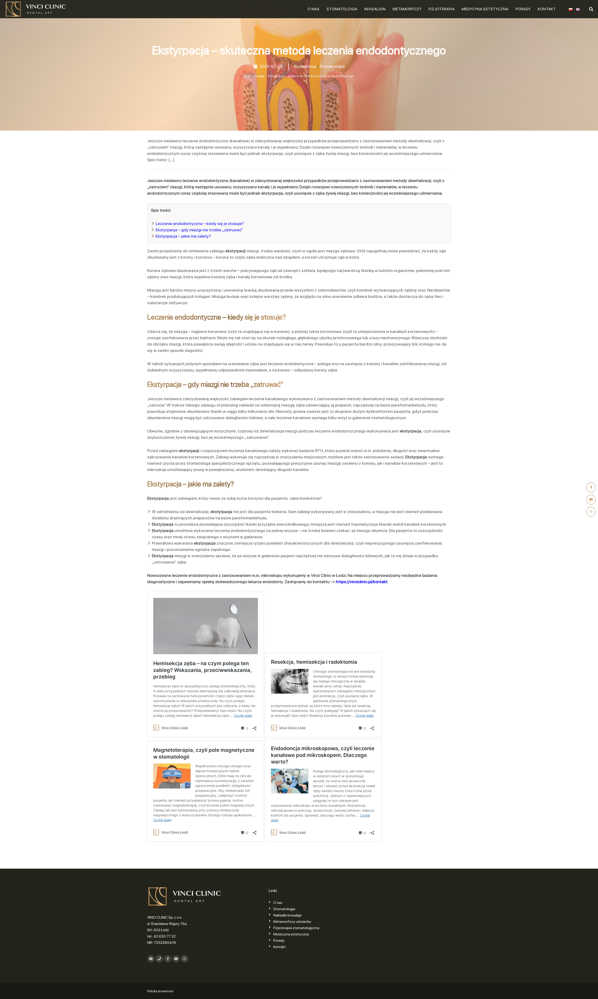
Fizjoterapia (442, 9)
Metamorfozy (407, 9)
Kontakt (547, 9)
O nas (314, 9)
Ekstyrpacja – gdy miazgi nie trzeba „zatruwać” (199, 229)
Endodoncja (305, 66)
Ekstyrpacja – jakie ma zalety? (183, 236)
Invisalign (375, 9)
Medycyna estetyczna (485, 9)
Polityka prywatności (160, 991)
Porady (523, 9)
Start (247, 76)
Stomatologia (342, 9)
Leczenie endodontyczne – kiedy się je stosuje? (200, 223)
